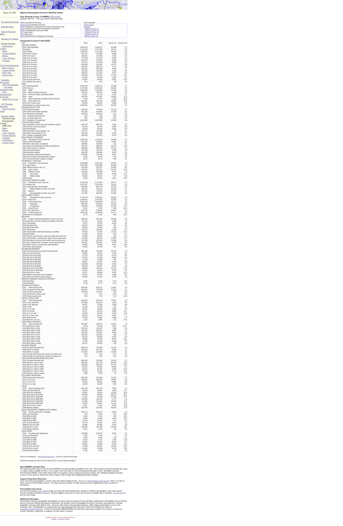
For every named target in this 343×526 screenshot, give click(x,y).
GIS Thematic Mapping (6, 105)
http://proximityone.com (46, 457)
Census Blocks (8, 70)
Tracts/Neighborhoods (9, 65)
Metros (5, 56)
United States (89, 25)
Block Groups (8, 68)
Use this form (118, 493)
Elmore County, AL (91, 36)
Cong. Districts (8, 58)
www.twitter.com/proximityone (31, 509)
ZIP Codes (6, 73)
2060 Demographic (10, 85)
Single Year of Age (10, 99)
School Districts (9, 53)
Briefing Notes (25, 25)
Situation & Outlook (9, 39)
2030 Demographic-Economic (6, 94)
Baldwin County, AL (92, 29)
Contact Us (61, 519)
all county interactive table (6, 88)
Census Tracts (8, 143)
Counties (6, 61)
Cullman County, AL (92, 32)
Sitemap (54, 519)
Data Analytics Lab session (98, 481)
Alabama (87, 27)
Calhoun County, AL (92, 31)
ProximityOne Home (10, 22)
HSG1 (22, 29)
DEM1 (22, 31)
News (67, 519)
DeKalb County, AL (91, 34)
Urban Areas (7, 75)
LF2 (21, 34)
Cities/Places (7, 140)
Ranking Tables (7, 116)
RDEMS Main (7, 27)
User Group (42, 491)
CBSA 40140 (55, 17)
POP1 (22, 27)
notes (42, 19)
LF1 (21, 32)
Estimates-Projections (5, 81)
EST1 (22, 36)
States (4, 51)
